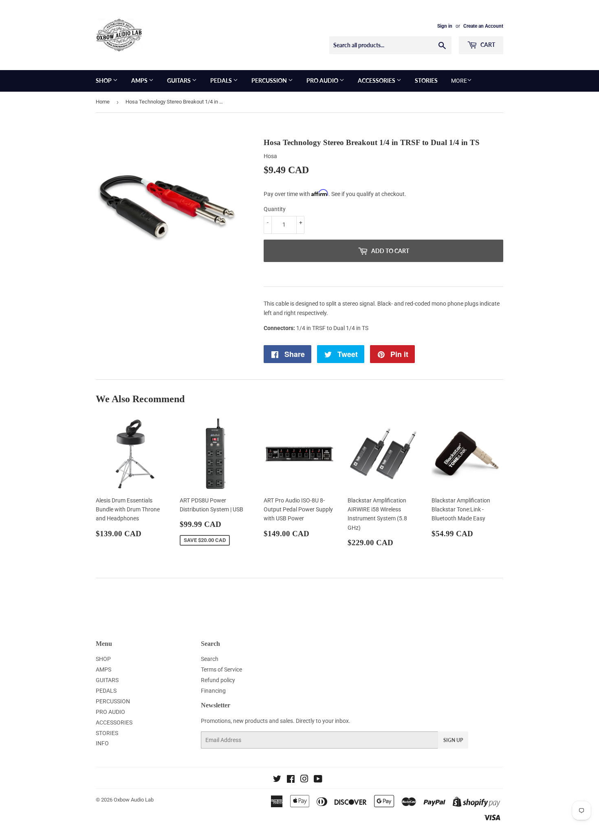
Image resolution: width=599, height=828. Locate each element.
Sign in (444, 26)
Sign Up (453, 740)
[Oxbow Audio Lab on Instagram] (304, 780)
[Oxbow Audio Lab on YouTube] (318, 780)
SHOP (104, 80)
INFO (102, 743)
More (459, 80)
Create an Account (483, 26)
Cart (487, 44)
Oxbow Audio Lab (134, 800)
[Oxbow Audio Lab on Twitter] (277, 780)
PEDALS (221, 80)
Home (103, 102)
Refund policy (218, 680)
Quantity (275, 209)
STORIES (426, 80)
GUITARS (179, 80)
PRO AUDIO (322, 80)
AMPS (140, 80)
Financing (213, 690)
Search (209, 659)
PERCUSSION (269, 80)
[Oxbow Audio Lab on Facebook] (290, 780)
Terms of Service (221, 669)
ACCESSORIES (377, 80)
